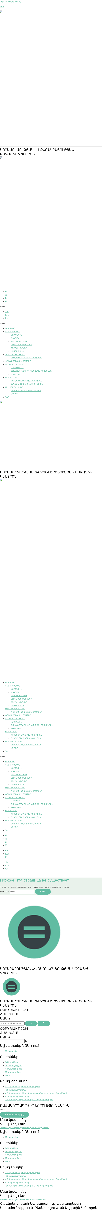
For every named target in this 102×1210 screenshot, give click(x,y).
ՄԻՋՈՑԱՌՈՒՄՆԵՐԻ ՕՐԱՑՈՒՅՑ (26, 391)
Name (3, 1110)
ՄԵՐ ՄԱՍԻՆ (16, 335)
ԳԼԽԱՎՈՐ (10, 328)
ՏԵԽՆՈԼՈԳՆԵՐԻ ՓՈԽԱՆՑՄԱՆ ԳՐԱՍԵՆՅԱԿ (32, 371)
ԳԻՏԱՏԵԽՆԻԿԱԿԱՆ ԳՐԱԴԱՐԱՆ (26, 381)
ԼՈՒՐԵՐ (14, 394)
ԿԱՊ (7, 397)
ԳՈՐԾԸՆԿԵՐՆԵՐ (19, 348)
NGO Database (17, 368)
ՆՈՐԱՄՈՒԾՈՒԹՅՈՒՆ (15, 364)
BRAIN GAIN (16, 374)
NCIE (2, 7)
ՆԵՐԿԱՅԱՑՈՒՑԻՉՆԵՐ (21, 345)
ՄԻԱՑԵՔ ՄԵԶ (17, 351)
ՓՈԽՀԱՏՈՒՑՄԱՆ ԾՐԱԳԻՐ (18, 361)
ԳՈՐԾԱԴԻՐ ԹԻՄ (19, 341)
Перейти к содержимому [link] (10, 2)
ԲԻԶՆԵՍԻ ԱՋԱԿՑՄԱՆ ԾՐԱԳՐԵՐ (26, 358)
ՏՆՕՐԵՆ (15, 338)
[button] (51, 306)
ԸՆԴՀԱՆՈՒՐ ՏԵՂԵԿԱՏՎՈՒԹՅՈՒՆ (27, 384)
